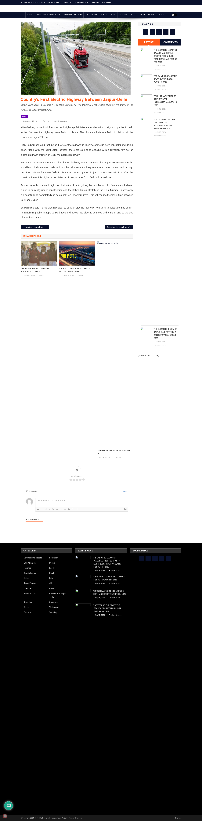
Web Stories (106, 2)
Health (52, 573)
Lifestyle (27, 588)
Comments (170, 42)
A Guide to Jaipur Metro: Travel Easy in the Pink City (75, 270)
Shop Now (95, 2)
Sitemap (178, 818)
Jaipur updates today (72, 15)
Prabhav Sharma (160, 69)
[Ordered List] (53, 509)
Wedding (152, 15)
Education (53, 558)
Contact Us (67, 2)
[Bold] (38, 509)
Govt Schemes (30, 573)
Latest (148, 42)
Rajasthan (28, 602)
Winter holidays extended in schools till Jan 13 (35, 270)
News (29, 15)
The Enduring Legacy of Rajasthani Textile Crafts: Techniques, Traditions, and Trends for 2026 (165, 56)
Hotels (104, 15)
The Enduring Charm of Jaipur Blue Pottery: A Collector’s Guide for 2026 (165, 333)
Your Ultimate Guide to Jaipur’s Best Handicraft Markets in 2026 (165, 100)
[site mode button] (174, 14)
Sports (26, 607)
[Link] (69, 509)
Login (125, 491)
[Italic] (42, 509)
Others (162, 15)
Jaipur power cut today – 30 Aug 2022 (113, 452)
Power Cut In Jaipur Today (48, 15)
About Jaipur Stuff (52, 2)
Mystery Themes (75, 818)
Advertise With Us (81, 2)
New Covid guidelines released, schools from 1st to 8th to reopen (37, 227)
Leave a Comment (60, 121)
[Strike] (50, 509)
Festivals (141, 15)
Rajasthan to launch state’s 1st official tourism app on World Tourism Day (120, 227)
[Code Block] (65, 509)
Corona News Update (33, 558)
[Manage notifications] (5, 816)
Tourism (27, 612)
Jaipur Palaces (30, 583)
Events (113, 15)
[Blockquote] (61, 509)
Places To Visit (91, 15)
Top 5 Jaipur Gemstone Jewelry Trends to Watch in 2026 (165, 79)
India (51, 578)
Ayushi (46, 121)
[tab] (149, 42)
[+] (76, 509)
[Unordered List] (57, 509)
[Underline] (46, 509)
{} (72, 509)
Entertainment (30, 563)
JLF (50, 583)
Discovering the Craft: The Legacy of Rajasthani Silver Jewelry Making (165, 124)
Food (132, 15)
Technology (54, 607)
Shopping (123, 15)
